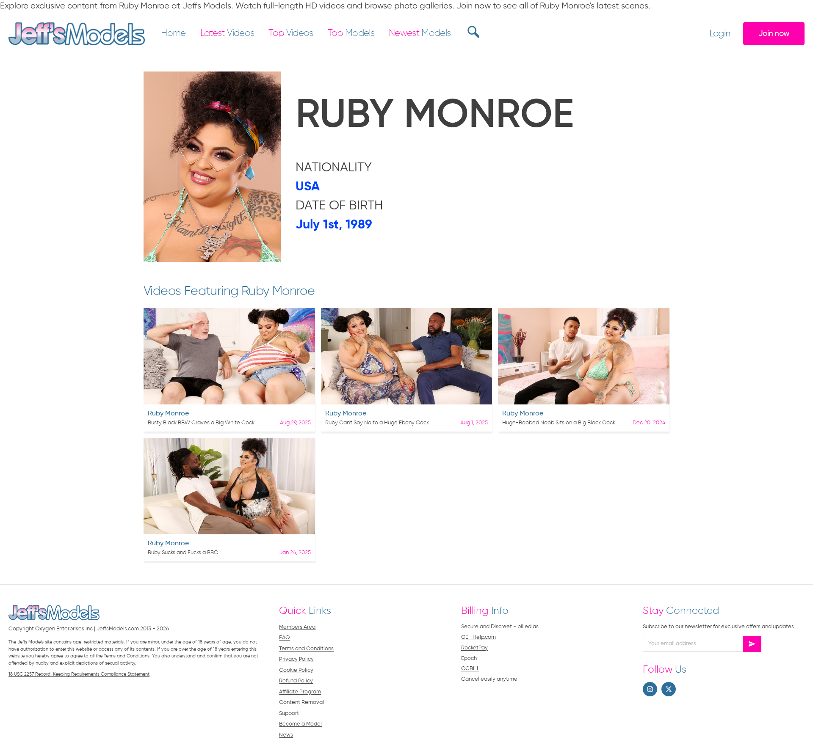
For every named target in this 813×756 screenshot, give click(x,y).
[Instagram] (650, 689)
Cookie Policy (296, 670)
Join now (773, 34)
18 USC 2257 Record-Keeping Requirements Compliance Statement (78, 674)
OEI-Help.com (478, 637)
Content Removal (301, 702)
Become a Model (300, 724)
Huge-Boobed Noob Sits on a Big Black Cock (558, 423)
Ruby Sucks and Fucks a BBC (183, 552)
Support (289, 713)
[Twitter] (668, 689)
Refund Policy (296, 681)
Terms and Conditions (306, 649)
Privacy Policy (296, 659)
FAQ (284, 638)
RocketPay (474, 648)
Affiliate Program (300, 692)
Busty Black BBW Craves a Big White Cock (201, 423)
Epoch (469, 658)
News (286, 735)
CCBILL (470, 668)
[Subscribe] (752, 644)
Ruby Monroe (168, 413)
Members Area (297, 627)
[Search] (472, 32)
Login (719, 33)
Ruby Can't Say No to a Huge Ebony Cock (377, 423)
